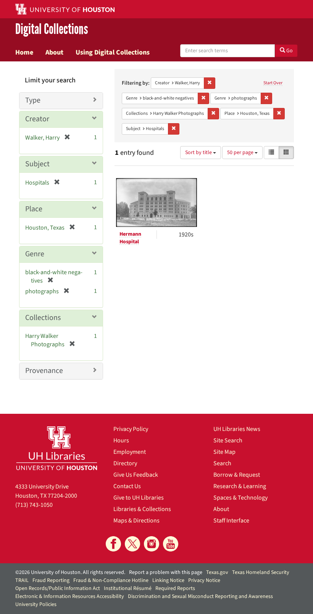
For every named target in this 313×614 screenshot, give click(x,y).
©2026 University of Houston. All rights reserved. (70, 572)
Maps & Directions (136, 520)
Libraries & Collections (142, 509)
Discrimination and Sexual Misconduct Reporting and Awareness (200, 596)
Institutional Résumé (128, 588)
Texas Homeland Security (260, 572)
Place (33, 209)
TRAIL (22, 580)
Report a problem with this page (165, 572)
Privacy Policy (130, 429)
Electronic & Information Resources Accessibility (69, 596)
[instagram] (151, 543)
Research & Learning (239, 486)
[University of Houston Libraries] (56, 448)
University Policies (35, 604)
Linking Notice (168, 580)
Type (32, 100)
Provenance (44, 370)
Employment (129, 452)
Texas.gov (217, 572)
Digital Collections (51, 29)
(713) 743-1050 (34, 505)
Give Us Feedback (135, 475)
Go (289, 51)
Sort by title (199, 152)
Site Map (224, 452)
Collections (43, 317)
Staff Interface (231, 520)
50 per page (241, 152)
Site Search (227, 440)
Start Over (272, 83)
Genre (34, 254)
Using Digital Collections (113, 52)
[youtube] (170, 543)
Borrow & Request (236, 475)
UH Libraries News (236, 429)
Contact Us (127, 486)
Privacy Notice (204, 580)
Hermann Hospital (130, 238)
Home (24, 52)
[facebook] (113, 543)
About (54, 52)
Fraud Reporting (50, 580)
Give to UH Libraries (138, 497)
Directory (125, 463)
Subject (37, 164)
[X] (132, 543)
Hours (121, 440)
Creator (37, 119)
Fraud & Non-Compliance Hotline (110, 580)
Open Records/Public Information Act (57, 588)
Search (222, 463)
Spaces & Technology (240, 497)
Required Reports (175, 588)
